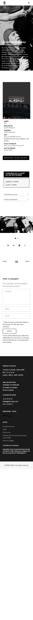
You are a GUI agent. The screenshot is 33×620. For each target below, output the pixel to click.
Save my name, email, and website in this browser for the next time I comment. (16, 325)
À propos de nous (8, 426)
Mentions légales (8, 440)
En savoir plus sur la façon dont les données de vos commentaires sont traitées (16, 340)
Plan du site (7, 432)
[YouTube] (10, 417)
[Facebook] (4, 416)
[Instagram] (7, 416)
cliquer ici (9, 404)
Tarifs (5, 429)
